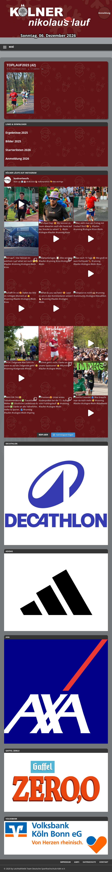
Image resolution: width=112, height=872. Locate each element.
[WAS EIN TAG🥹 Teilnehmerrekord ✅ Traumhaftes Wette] (21, 413)
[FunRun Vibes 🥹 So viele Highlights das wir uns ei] (56, 204)
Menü (11, 47)
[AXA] (56, 742)
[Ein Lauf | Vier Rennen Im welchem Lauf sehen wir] (21, 273)
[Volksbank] (56, 853)
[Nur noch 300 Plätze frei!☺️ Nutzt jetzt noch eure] (21, 343)
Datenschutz (89, 862)
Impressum (65, 862)
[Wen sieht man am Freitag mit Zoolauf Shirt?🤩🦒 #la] (90, 238)
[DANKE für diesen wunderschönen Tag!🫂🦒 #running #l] (21, 238)
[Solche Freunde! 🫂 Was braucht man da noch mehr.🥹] (90, 413)
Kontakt (103, 862)
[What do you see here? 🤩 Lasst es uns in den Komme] (56, 308)
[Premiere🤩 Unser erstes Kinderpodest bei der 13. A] (56, 413)
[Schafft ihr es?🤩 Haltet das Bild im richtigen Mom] (21, 308)
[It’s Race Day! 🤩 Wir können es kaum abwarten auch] (56, 238)
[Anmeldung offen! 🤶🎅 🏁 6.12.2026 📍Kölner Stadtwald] (56, 343)
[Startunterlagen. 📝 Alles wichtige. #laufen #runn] (56, 273)
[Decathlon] (56, 495)
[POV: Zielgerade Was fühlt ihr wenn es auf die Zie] (21, 378)
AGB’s (76, 862)
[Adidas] (56, 592)
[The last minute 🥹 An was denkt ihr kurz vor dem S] (90, 343)
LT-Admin (35, 68)
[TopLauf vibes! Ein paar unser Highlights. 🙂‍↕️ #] (90, 204)
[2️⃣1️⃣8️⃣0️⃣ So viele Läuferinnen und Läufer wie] (90, 378)
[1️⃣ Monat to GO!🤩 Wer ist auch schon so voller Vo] (21, 204)
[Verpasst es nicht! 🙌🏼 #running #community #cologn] (90, 308)
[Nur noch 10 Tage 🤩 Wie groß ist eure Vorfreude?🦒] (90, 273)
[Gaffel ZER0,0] (56, 811)
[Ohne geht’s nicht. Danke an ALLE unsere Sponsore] (56, 378)
